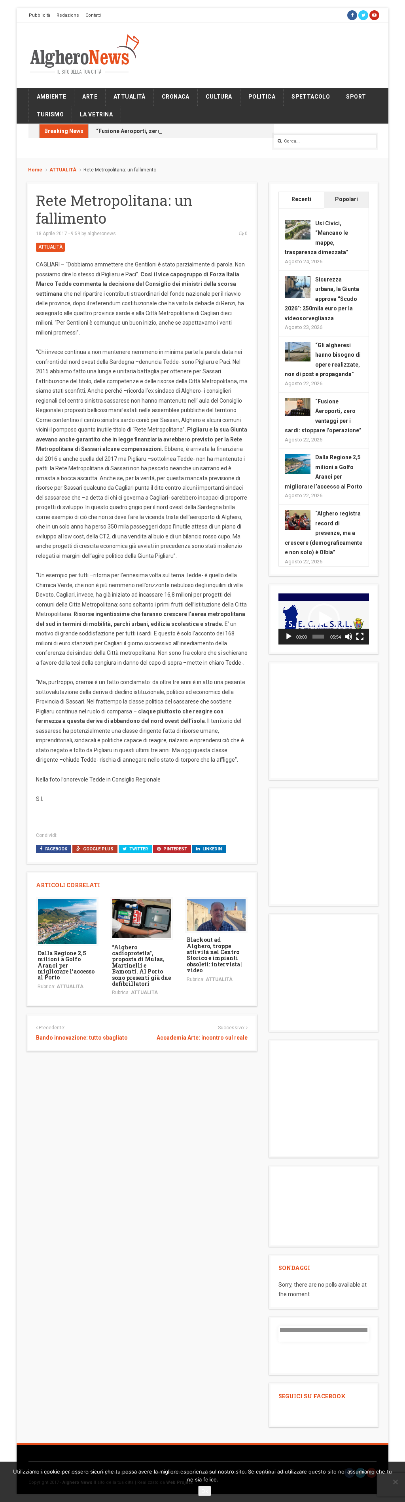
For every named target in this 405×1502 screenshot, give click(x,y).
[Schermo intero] (360, 637)
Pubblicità (39, 15)
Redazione (68, 15)
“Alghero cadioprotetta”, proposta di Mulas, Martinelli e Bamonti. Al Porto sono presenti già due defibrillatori (141, 965)
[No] (395, 1482)
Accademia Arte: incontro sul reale (202, 1037)
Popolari (346, 199)
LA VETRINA (96, 114)
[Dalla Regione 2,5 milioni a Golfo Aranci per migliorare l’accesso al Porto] (67, 921)
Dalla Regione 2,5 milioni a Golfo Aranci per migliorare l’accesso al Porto (66, 965)
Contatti (93, 15)
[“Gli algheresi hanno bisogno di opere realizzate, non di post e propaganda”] (297, 351)
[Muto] (348, 637)
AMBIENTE (51, 96)
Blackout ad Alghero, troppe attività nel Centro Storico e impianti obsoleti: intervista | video (214, 955)
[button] (324, 619)
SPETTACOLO (310, 96)
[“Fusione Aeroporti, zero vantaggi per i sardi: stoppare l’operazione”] (297, 406)
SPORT (356, 96)
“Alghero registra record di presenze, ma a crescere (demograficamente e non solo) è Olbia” (323, 532)
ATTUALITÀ (130, 96)
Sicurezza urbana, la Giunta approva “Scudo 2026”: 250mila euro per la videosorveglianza (322, 298)
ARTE (89, 96)
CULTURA (219, 96)
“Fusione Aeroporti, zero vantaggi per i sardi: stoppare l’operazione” (186, 131)
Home (35, 170)
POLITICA (261, 96)
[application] (323, 619)
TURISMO (50, 114)
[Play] (289, 637)
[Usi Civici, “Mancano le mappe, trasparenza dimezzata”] (297, 229)
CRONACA (175, 96)
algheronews (101, 233)
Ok (204, 1491)
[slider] (318, 637)
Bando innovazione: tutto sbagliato (82, 1037)
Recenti (301, 199)
